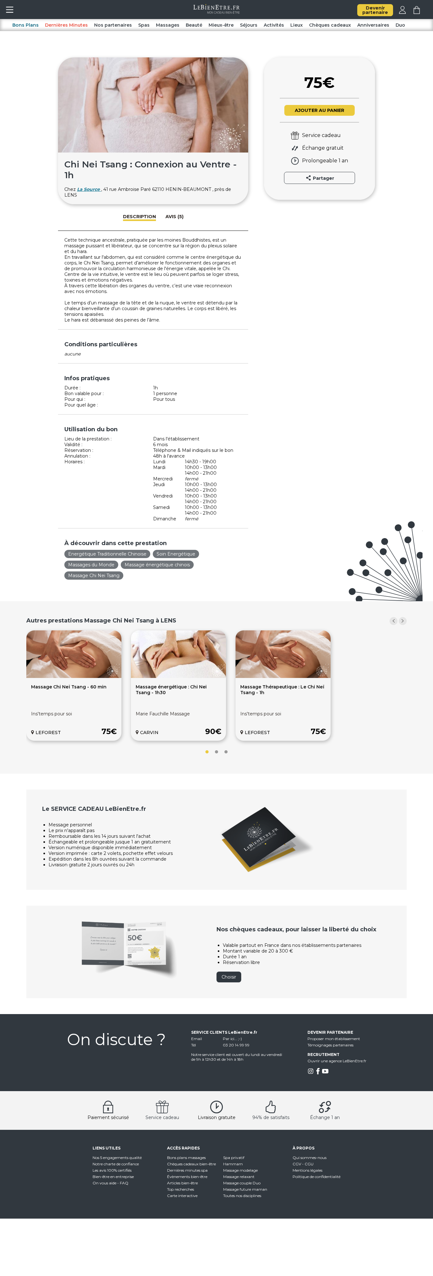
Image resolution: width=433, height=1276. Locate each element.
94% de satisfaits (270, 1117)
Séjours (248, 25)
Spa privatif (233, 1157)
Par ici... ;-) (232, 1038)
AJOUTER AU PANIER (319, 110)
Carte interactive (182, 1195)
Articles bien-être (182, 1183)
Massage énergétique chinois (157, 565)
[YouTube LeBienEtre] (325, 1073)
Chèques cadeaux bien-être (191, 1164)
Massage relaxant (239, 1176)
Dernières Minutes (66, 25)
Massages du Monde (91, 565)
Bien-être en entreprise (113, 1176)
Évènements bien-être (187, 1176)
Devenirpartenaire (375, 10)
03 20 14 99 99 (236, 1045)
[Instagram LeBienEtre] (310, 1073)
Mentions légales (307, 1170)
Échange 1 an (325, 1117)
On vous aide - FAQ (110, 1183)
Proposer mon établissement (333, 1038)
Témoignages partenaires (330, 1045)
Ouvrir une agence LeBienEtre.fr (336, 1060)
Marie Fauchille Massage (163, 714)
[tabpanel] (73, 685)
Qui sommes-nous (309, 1157)
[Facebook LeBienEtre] (318, 1073)
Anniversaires (373, 25)
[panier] (416, 12)
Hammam (233, 1164)
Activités (274, 25)
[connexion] (402, 12)
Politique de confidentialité (316, 1176)
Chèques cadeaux (330, 25)
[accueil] (216, 12)
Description (139, 216)
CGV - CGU (303, 1164)
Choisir (229, 977)
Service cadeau (162, 1117)
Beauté (194, 25)
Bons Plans (25, 25)
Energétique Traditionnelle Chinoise (107, 554)
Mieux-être (221, 25)
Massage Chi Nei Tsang (94, 575)
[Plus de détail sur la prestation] (73, 676)
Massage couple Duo (242, 1183)
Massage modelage (240, 1170)
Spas (144, 25)
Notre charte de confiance (116, 1164)
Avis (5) (174, 216)
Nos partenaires (113, 25)
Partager (323, 178)
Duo (400, 25)
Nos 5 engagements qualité (117, 1157)
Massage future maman (245, 1189)
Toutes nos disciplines (242, 1195)
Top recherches (180, 1189)
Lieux (296, 25)
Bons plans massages (186, 1157)
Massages (167, 25)
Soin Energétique (176, 554)
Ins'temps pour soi (51, 714)
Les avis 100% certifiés (112, 1170)
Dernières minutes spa (187, 1170)
